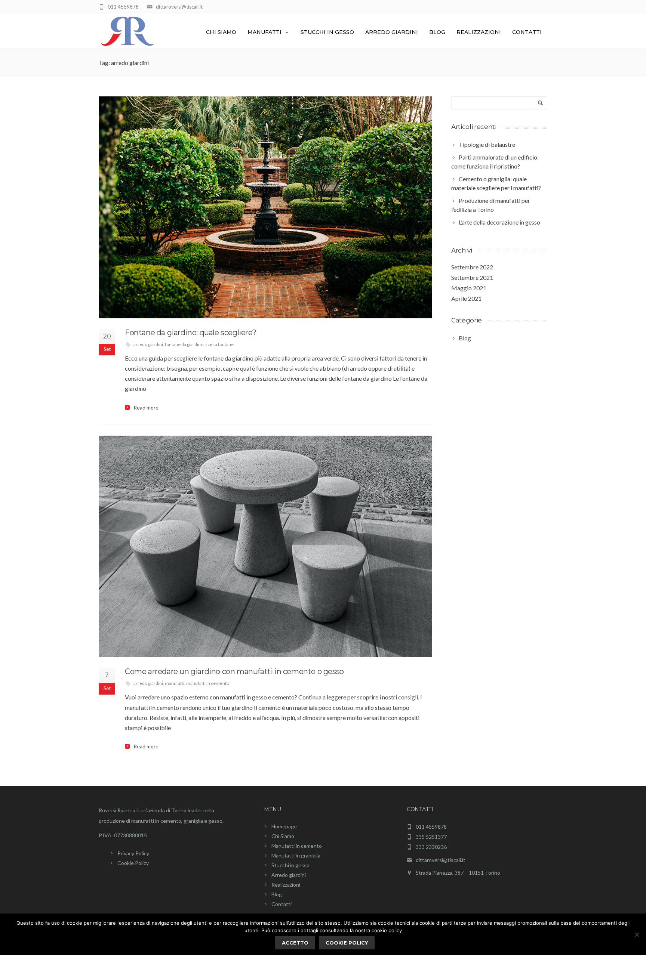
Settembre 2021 (472, 277)
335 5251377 (431, 837)
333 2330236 (431, 847)
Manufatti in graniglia (295, 855)
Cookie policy (347, 943)
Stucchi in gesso (327, 32)
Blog (437, 32)
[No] (636, 934)
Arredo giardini (391, 32)
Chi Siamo (221, 32)
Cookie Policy (133, 863)
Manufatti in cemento (296, 846)
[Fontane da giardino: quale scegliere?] (265, 207)
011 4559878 (123, 7)
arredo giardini (148, 344)
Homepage (284, 826)
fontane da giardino (184, 344)
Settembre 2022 (472, 267)
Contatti (527, 32)
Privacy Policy (133, 853)
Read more (146, 407)
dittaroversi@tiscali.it (179, 7)
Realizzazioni (478, 32)
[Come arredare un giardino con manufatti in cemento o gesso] (265, 547)
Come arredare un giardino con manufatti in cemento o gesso (234, 671)
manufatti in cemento (207, 683)
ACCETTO (295, 943)
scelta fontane (219, 344)
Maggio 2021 (468, 287)
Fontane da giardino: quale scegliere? (190, 332)
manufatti (174, 683)
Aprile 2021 (466, 298)
